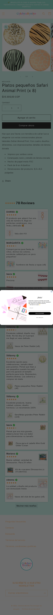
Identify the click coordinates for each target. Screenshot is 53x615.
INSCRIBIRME (39, 313)
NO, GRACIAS (39, 317)
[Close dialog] (51, 291)
